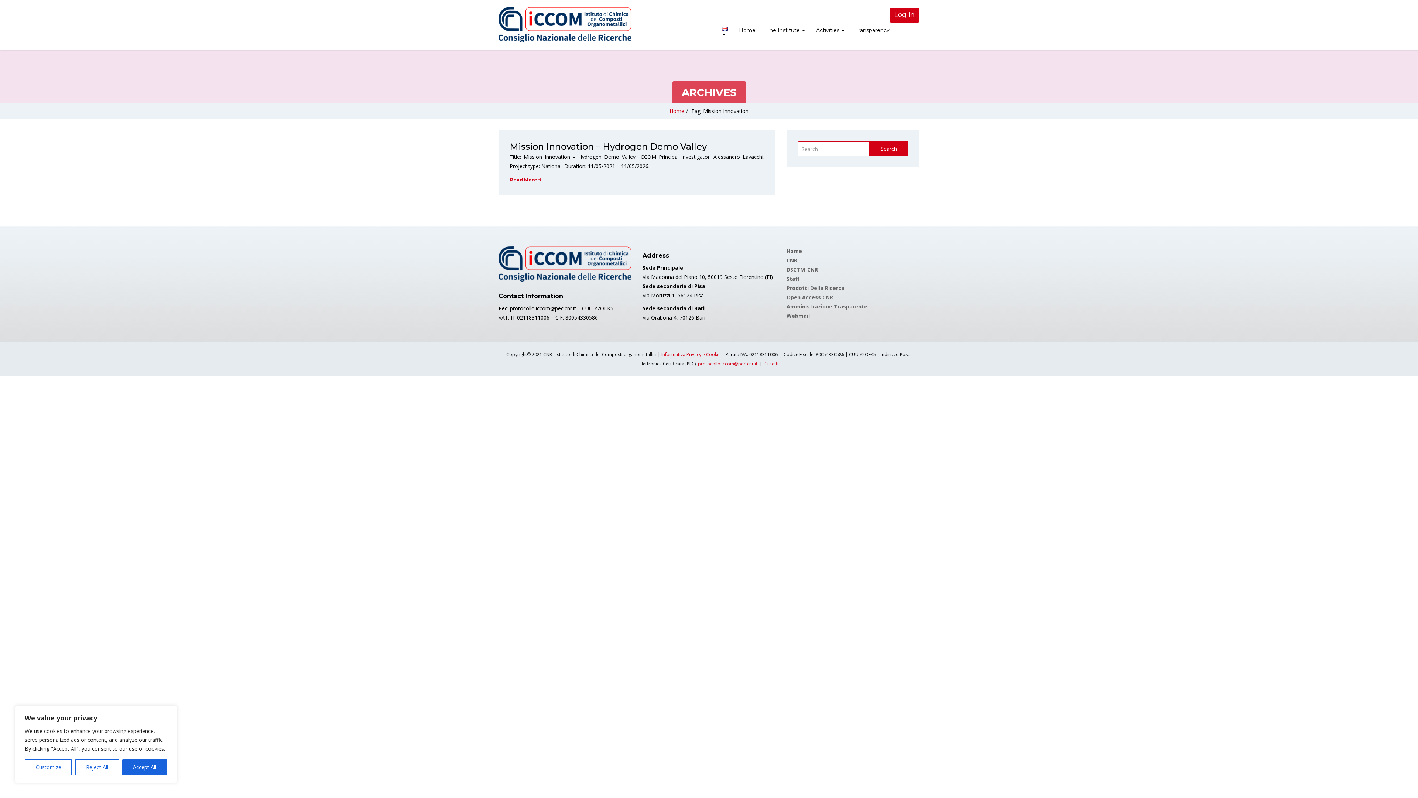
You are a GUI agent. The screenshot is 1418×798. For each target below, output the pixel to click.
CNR (792, 260)
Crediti (771, 364)
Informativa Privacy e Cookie (691, 354)
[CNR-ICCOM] (565, 25)
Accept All (144, 767)
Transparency (873, 30)
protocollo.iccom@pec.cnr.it (727, 364)
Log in (904, 15)
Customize (48, 767)
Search (889, 148)
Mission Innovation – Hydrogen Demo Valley (608, 146)
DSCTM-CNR (802, 269)
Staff (793, 278)
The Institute (784, 30)
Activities (828, 30)
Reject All (97, 767)
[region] (96, 744)
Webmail (798, 315)
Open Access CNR (810, 297)
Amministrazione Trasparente (827, 306)
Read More (523, 180)
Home (747, 30)
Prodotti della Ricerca (816, 287)
